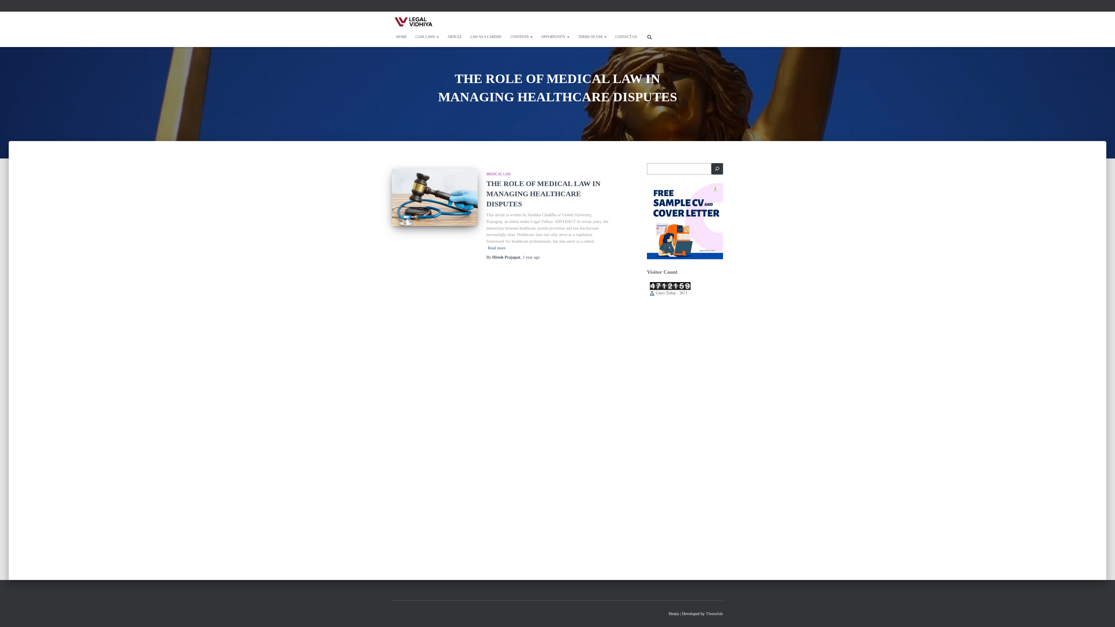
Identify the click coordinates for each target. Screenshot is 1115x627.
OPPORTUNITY (554, 37)
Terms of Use (591, 37)
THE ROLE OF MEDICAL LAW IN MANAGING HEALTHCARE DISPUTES (543, 194)
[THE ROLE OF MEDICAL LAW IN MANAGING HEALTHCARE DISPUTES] (435, 197)
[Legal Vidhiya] (414, 22)
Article (454, 37)
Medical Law (498, 174)
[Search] (717, 168)
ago (531, 257)
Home (401, 37)
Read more (497, 248)
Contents (520, 37)
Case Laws (426, 37)
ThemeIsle (714, 614)
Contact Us (626, 37)
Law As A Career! (486, 37)
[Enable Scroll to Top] (1103, 615)
